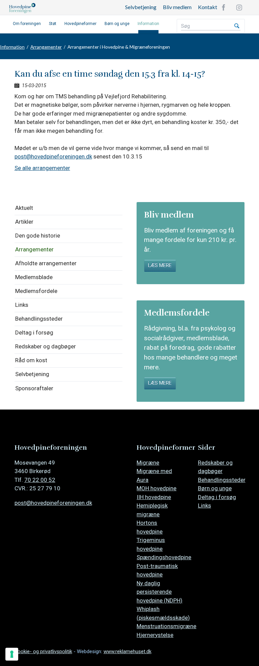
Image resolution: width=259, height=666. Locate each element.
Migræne (148, 462)
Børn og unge (117, 23)
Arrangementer (46, 47)
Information (148, 23)
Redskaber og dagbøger (45, 346)
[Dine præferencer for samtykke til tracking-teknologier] (11, 654)
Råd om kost (31, 360)
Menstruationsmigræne (166, 626)
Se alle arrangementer (42, 168)
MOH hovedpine (156, 488)
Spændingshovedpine (164, 557)
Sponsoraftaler (34, 388)
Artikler (24, 221)
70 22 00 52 (39, 479)
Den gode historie (37, 235)
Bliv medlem (177, 7)
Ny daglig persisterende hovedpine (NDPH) (159, 592)
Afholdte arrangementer (46, 263)
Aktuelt (24, 207)
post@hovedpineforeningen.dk (53, 156)
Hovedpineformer (80, 23)
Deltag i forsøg (34, 332)
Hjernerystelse (155, 635)
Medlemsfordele (36, 291)
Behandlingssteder (39, 318)
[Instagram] (239, 7)
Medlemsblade (34, 277)
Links (21, 304)
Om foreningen (27, 23)
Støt (52, 23)
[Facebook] (223, 7)
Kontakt (207, 7)
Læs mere (160, 265)
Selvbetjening (140, 7)
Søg (236, 26)
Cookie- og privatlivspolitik (43, 651)
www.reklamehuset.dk (127, 651)
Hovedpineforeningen (59, 8)
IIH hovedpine (154, 497)
